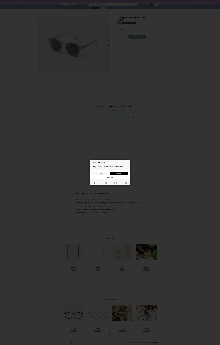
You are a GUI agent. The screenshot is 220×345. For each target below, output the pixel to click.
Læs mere (94, 167)
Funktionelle (116, 180)
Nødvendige (95, 180)
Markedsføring (105, 180)
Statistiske (125, 180)
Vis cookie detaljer (110, 177)
